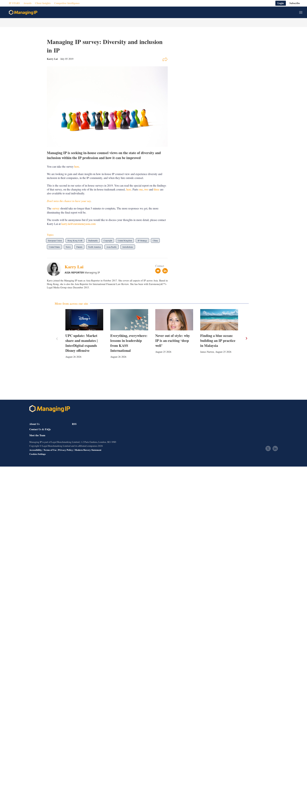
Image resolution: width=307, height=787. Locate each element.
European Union (55, 240)
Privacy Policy (65, 449)
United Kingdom (125, 240)
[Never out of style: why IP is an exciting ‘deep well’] (174, 319)
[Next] (246, 338)
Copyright (108, 240)
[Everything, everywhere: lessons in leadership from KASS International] (129, 319)
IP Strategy (142, 240)
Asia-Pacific (111, 246)
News (68, 246)
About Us (34, 424)
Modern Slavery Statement (88, 449)
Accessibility (35, 449)
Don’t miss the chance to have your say (69, 201)
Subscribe (294, 3)
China (155, 240)
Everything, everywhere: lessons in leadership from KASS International (128, 343)
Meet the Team (37, 435)
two (146, 189)
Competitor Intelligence (67, 3)
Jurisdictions (127, 246)
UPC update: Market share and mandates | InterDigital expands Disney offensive (81, 343)
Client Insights (43, 3)
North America (94, 246)
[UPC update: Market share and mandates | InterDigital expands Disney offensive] (84, 319)
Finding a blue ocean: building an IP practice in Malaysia (217, 340)
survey (56, 208)
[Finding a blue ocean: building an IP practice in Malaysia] (219, 319)
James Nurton (207, 351)
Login (281, 3)
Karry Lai (74, 267)
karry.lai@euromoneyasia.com (78, 224)
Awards (27, 3)
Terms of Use (50, 449)
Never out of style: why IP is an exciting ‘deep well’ (172, 340)
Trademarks (93, 240)
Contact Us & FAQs (40, 429)
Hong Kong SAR (75, 240)
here (76, 166)
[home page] (23, 12)
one (141, 189)
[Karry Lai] (56, 269)
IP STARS (14, 3)
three (156, 189)
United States (54, 246)
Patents (79, 246)
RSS (74, 424)
